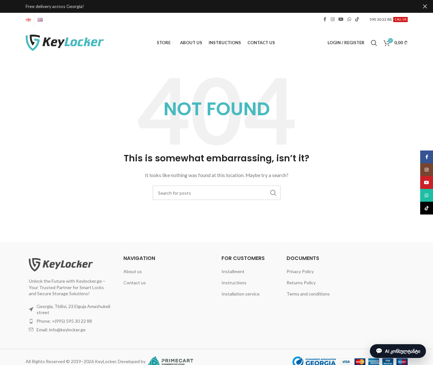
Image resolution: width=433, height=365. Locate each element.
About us (132, 271)
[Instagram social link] (333, 19)
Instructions (233, 282)
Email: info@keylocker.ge (61, 329)
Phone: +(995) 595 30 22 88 (64, 321)
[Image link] (61, 264)
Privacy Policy (300, 271)
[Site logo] (65, 42)
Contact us (134, 282)
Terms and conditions (308, 293)
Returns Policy (301, 282)
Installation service (240, 293)
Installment (233, 271)
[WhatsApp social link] (349, 19)
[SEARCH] (273, 192)
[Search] (374, 42)
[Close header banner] (425, 6)
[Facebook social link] (325, 19)
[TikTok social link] (357, 19)
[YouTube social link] (341, 19)
